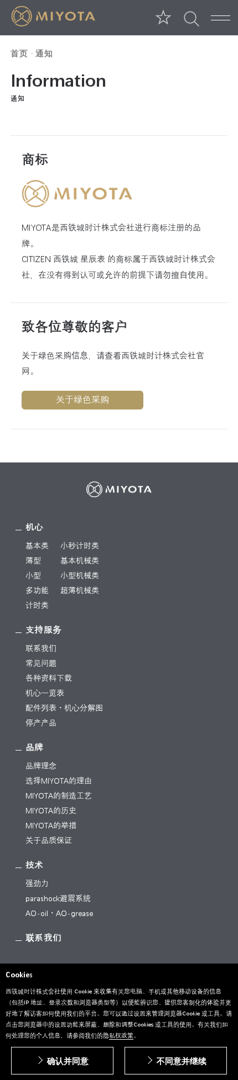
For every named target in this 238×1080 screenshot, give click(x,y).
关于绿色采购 (82, 400)
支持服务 (43, 630)
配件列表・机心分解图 (64, 708)
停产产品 (40, 723)
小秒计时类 (79, 546)
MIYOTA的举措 (50, 825)
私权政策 (121, 1036)
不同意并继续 (181, 1061)
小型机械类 (79, 575)
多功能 (37, 590)
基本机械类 (79, 561)
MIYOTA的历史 (50, 811)
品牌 (34, 747)
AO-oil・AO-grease (59, 913)
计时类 (37, 605)
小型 (33, 575)
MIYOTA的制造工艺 (58, 796)
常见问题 (40, 663)
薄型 (33, 561)
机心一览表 (44, 693)
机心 (34, 527)
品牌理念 (40, 766)
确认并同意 (68, 1061)
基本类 (37, 546)
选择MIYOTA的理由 (58, 781)
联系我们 (40, 648)
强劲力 (37, 883)
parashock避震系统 (58, 898)
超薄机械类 (79, 590)
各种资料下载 (48, 678)
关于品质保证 (48, 840)
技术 (34, 865)
